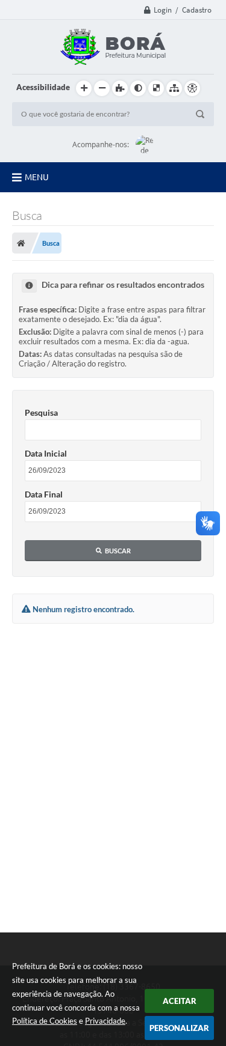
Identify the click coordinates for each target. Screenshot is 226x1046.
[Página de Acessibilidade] (192, 88)
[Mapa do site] (174, 88)
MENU (37, 177)
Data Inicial (46, 453)
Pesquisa (41, 412)
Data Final (44, 494)
